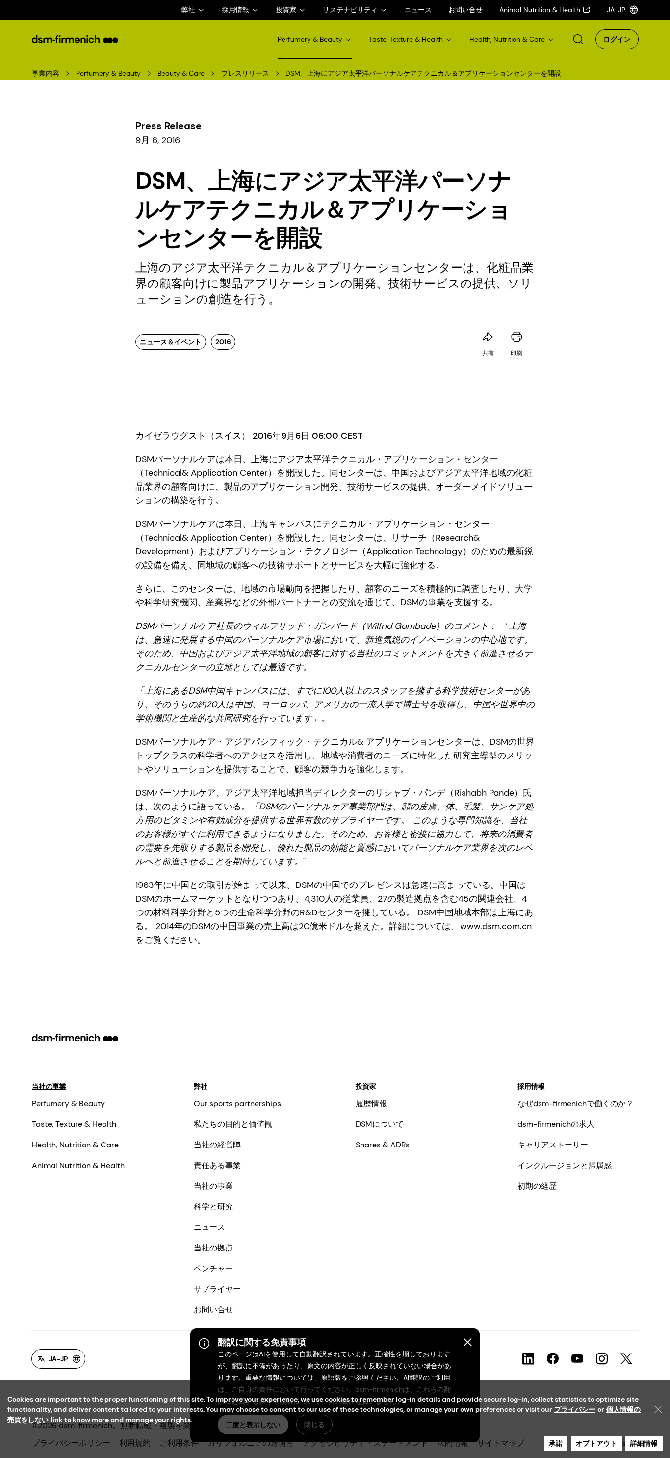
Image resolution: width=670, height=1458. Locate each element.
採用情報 (531, 1086)
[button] (578, 39)
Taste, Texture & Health (74, 1124)
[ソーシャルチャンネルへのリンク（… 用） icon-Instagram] (602, 1359)
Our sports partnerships (237, 1103)
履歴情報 (371, 1103)
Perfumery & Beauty (108, 73)
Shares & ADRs (383, 1145)
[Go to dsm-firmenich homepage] (75, 39)
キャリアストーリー (552, 1145)
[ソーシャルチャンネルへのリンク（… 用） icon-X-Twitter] (626, 1359)
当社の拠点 (213, 1248)
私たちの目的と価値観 (233, 1124)
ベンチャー (213, 1268)
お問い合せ (213, 1309)
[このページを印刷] (516, 337)
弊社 (200, 1086)
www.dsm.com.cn (496, 926)
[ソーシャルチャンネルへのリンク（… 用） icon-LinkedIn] (528, 1359)
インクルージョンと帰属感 (564, 1165)
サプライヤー (217, 1289)
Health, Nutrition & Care (75, 1145)
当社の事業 (49, 1086)
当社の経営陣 (217, 1145)
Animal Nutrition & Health (78, 1165)
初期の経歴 (537, 1186)
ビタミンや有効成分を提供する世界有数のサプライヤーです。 (286, 820)
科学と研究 (213, 1206)
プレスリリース (245, 73)
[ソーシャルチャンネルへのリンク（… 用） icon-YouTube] (577, 1359)
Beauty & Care (181, 73)
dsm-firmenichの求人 (555, 1124)
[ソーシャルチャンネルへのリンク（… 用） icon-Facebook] (553, 1359)
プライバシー (574, 1409)
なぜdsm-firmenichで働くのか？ (575, 1103)
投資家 (366, 1086)
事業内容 (45, 73)
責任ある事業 (217, 1165)
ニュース (209, 1227)
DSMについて (380, 1124)
